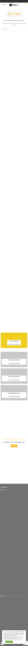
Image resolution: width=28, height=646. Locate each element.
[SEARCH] (25, 28)
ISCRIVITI (14, 445)
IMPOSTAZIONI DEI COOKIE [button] (18, 639)
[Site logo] (14, 4)
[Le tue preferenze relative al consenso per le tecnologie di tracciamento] (2, 643)
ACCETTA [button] (9, 641)
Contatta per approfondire (14, 344)
